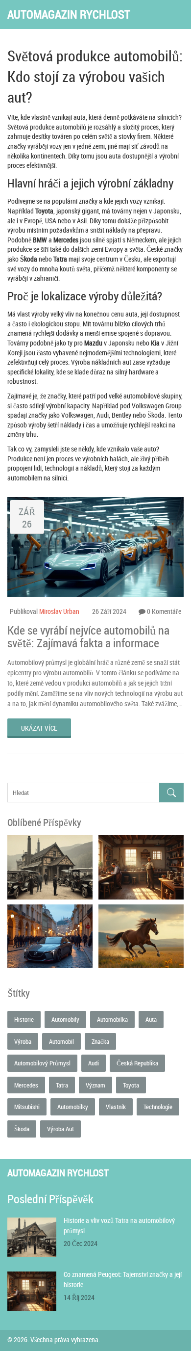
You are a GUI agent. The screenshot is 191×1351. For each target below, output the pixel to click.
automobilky (72, 1106)
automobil (61, 1041)
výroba (22, 1041)
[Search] (171, 793)
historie (24, 1019)
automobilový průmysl (42, 1063)
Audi (93, 1063)
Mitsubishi (27, 1106)
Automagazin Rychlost (68, 14)
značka (100, 1041)
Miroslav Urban (59, 611)
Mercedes (26, 1085)
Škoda (21, 1128)
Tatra (62, 1085)
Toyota (131, 1085)
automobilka (112, 1019)
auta (151, 1019)
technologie (157, 1106)
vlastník (116, 1106)
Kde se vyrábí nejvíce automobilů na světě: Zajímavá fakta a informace (88, 637)
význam (95, 1085)
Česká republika (137, 1063)
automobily (65, 1019)
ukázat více (39, 728)
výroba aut (60, 1128)
